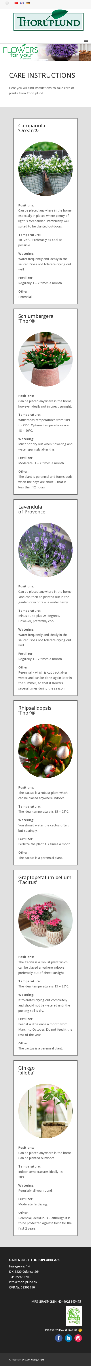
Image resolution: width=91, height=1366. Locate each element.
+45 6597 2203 (19, 1277)
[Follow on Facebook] (59, 1338)
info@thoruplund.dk (23, 1282)
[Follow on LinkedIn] (68, 1338)
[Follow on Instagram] (78, 1338)
